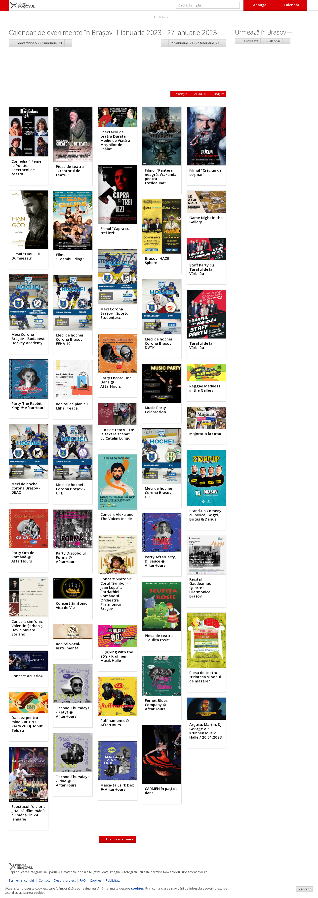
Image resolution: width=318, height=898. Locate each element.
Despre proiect (65, 880)
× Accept (304, 889)
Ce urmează (249, 41)
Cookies (96, 880)
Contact (44, 880)
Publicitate (160, 17)
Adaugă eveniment (119, 839)
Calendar (273, 41)
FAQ (83, 880)
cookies (137, 888)
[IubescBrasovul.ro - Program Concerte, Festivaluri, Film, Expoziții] (4, 5)
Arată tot (200, 94)
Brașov (218, 94)
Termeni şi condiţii (22, 880)
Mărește (181, 94)
